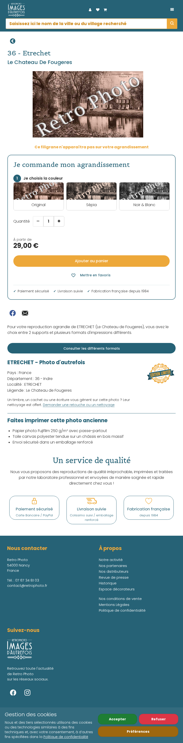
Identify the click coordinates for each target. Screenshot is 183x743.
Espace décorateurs (117, 589)
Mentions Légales (114, 604)
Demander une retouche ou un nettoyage (79, 404)
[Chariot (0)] (105, 10)
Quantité (21, 221)
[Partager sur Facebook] (12, 313)
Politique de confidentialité (65, 736)
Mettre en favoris (90, 275)
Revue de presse (114, 577)
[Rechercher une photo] (172, 23)
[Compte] (90, 10)
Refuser (158, 719)
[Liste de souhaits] (98, 10)
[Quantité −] (38, 221)
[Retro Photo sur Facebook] (13, 692)
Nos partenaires (113, 565)
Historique (108, 583)
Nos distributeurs (113, 571)
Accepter (117, 719)
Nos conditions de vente (120, 598)
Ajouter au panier (91, 261)
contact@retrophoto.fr (27, 585)
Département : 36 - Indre (30, 378)
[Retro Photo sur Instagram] (27, 692)
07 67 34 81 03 (27, 580)
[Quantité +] (59, 221)
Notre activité (111, 559)
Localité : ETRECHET (24, 384)
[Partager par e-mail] (25, 313)
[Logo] (15, 10)
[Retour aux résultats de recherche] (12, 41)
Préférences (138, 731)
